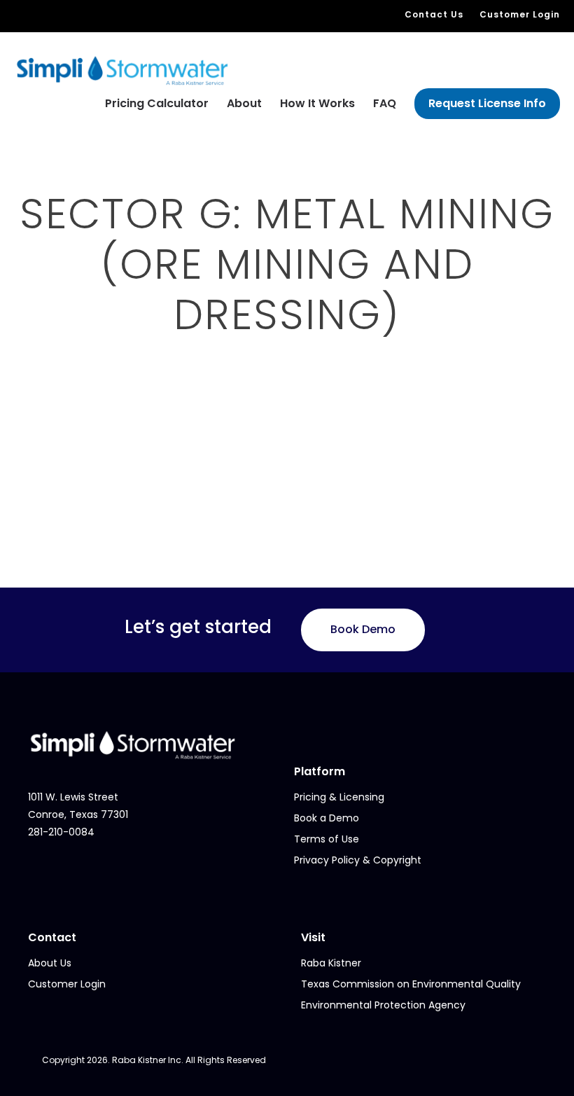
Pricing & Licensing (339, 797)
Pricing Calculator (157, 103)
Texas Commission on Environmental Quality (411, 984)
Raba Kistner (331, 963)
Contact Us (434, 14)
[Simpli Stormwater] (122, 69)
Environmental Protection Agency (383, 1005)
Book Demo (363, 629)
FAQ (384, 103)
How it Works (317, 103)
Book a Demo (326, 818)
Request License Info (487, 103)
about (244, 103)
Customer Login (519, 14)
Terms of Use (326, 839)
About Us (49, 963)
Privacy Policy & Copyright (357, 860)
